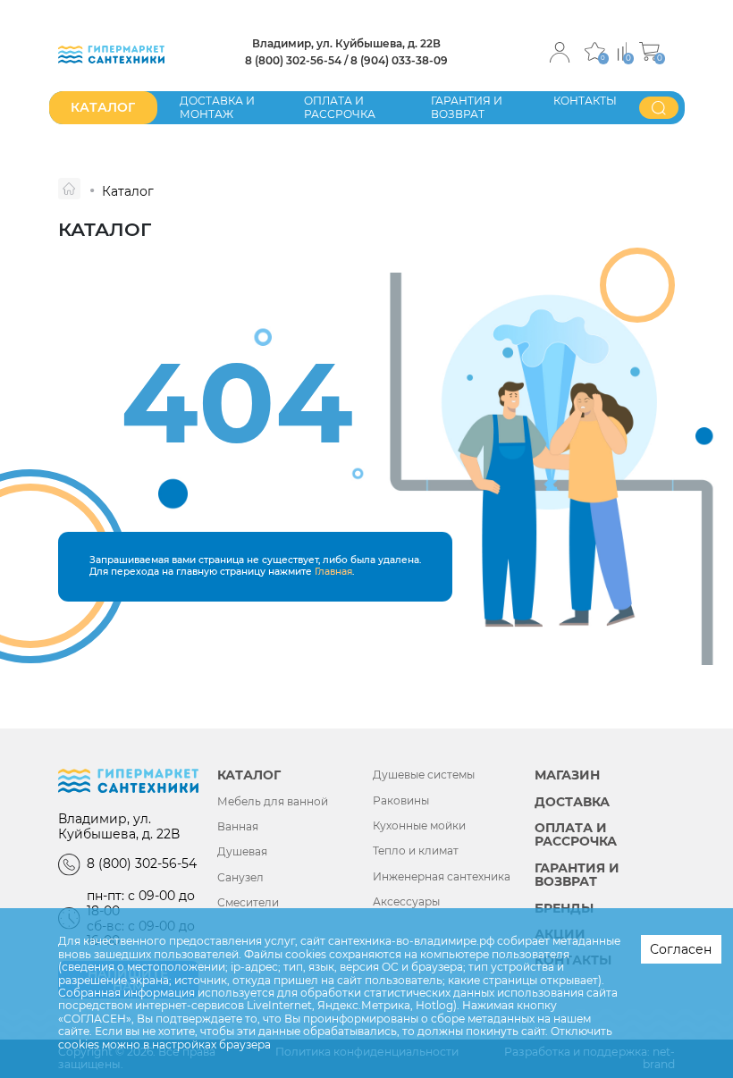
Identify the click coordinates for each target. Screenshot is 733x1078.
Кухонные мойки (419, 826)
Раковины (401, 801)
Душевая (242, 852)
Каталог (249, 775)
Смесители (248, 903)
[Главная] (69, 189)
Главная (333, 571)
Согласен (681, 949)
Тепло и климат (416, 851)
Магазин (567, 775)
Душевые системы (424, 775)
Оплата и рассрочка (339, 107)
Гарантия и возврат (466, 107)
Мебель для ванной (272, 802)
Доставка (572, 802)
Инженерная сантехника (441, 877)
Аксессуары (406, 902)
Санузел (240, 878)
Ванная (237, 827)
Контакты (585, 100)
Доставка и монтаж (217, 107)
